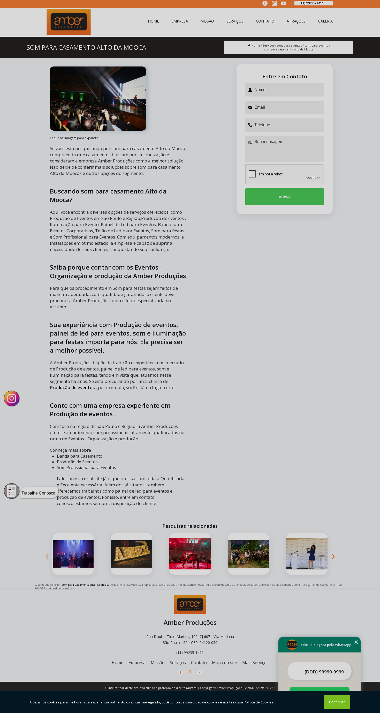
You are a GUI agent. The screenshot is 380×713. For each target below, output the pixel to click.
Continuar (337, 702)
